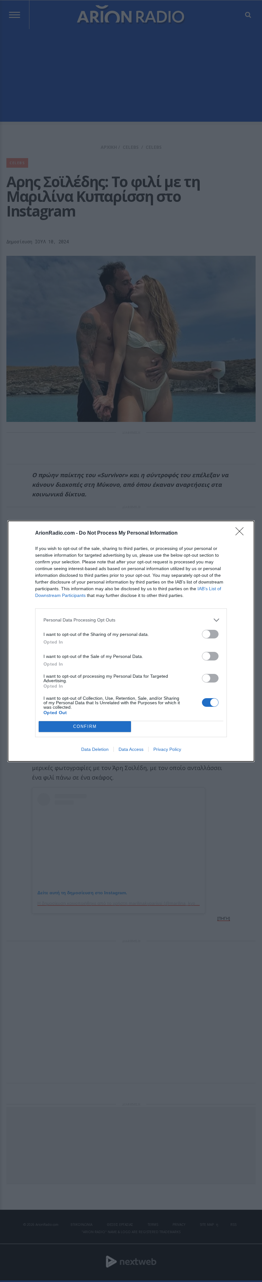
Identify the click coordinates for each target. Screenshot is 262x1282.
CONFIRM (85, 726)
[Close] (241, 533)
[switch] (210, 634)
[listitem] (131, 620)
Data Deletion (95, 749)
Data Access (131, 749)
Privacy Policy (167, 749)
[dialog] (131, 641)
